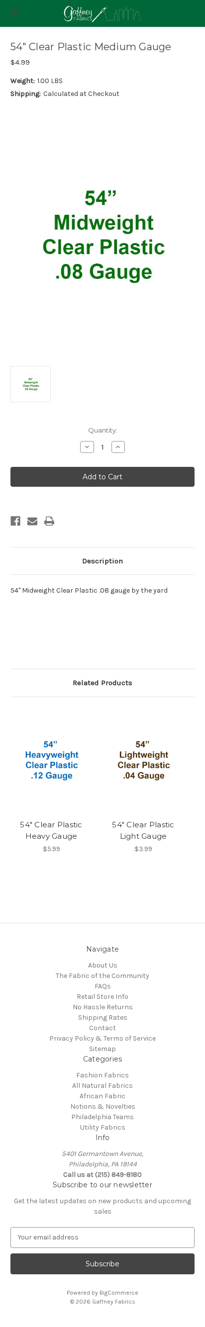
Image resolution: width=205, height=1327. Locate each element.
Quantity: (102, 430)
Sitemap (102, 1049)
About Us (102, 965)
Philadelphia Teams (102, 1117)
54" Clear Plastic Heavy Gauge (51, 830)
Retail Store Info (102, 996)
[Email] (32, 521)
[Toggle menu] (13, 13)
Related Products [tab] (102, 682)
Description (102, 560)
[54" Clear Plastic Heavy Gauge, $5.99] (51, 760)
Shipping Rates (102, 1017)
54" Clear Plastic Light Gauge (143, 830)
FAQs (103, 986)
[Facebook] (15, 521)
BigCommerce (119, 1292)
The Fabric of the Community (102, 976)
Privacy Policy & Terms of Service (102, 1038)
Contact (102, 1028)
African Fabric (102, 1096)
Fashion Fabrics (102, 1075)
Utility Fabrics (102, 1127)
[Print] (49, 521)
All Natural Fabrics (102, 1085)
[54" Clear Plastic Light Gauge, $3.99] (143, 760)
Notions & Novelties (102, 1106)
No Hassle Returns (103, 1007)
